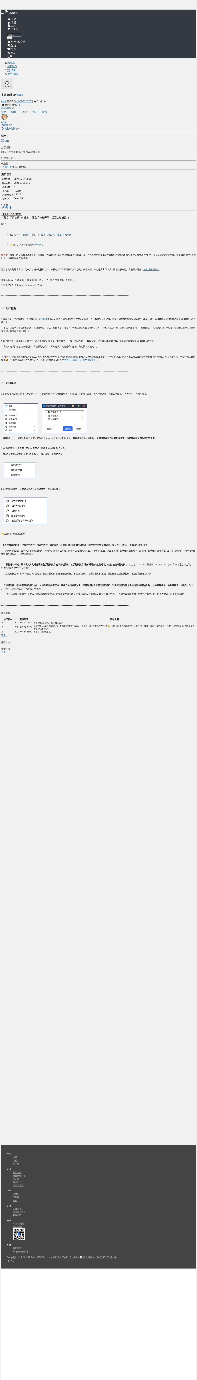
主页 (13, 19)
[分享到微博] (3, 208)
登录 (12, 53)
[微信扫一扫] (7, 208)
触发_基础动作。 (151, 270)
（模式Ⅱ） (50, 235)
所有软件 (12, 66)
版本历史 (17, 1182)
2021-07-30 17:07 (23, 101)
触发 (43, 235)
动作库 (11, 63)
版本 (14, 112)
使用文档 (17, 1173)
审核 (44, 112)
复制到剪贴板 (10, 105)
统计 (35, 112)
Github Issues (19, 1212)
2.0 (12, 25)
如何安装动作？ (8, 108)
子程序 (16, 1197)
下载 (13, 22)
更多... (4, 635)
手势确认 (39, 245)
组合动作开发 (19, 1176)
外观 (15, 1201)
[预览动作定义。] (20, 105)
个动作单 (6, 167)
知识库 (16, 1179)
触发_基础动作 (64, 235)
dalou (4, 101)
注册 (9, 56)
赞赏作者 (8, 125)
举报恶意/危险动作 (12, 214)
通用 (6, 141)
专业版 (14, 29)
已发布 (20, 95)
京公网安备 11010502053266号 (99, 1257)
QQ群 (18, 1215)
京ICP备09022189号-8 (65, 1257)
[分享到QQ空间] (10, 208)
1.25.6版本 (42, 319)
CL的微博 (19, 1224)
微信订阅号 (17, 1227)
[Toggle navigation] (2, 13)
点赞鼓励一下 (10, 158)
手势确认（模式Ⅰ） (30, 235)
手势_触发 (12, 74)
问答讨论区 (18, 1209)
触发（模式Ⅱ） (89, 360)
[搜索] (9, 38)
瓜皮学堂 (17, 1185)
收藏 (5, 164)
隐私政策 (17, 1248)
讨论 (25, 112)
